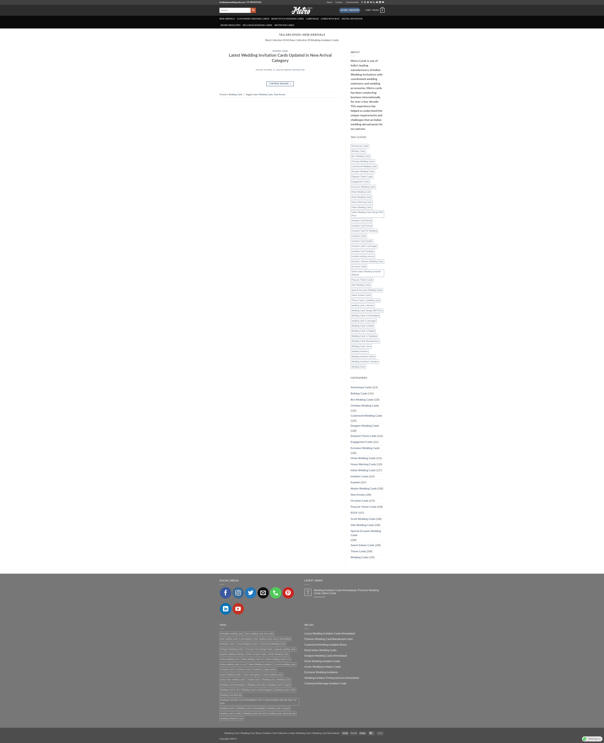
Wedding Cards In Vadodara (364, 336)
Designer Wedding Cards (363, 171)
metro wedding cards (272, 674)
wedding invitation (360, 351)
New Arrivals (227, 19)
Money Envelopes (230, 25)
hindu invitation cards (256, 654)
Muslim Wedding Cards (372, 261)
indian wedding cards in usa (233, 664)
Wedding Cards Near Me (254, 713)
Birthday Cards (358, 151)
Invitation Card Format (362, 226)
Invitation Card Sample (362, 241)
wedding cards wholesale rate (282, 713)
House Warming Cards (362, 202)
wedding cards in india (230, 713)
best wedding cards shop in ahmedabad (272, 639)
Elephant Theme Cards (362, 176)
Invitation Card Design (362, 220)
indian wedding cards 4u (252, 659)
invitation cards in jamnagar (364, 246)
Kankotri (355, 261)
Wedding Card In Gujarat (279, 685)
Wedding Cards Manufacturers (365, 341)
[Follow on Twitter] (368, 2)
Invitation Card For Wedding (364, 231)
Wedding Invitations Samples (365, 361)
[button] (349, 10)
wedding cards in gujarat (279, 708)
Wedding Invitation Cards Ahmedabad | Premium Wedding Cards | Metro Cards (346, 592)
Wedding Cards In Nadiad (363, 331)
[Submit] (253, 10)
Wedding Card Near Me (230, 695)
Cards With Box (330, 19)
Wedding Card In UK (229, 690)
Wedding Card (283, 679)
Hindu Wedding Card (361, 192)
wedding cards (373, 300)
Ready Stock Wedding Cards (287, 19)
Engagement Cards (360, 182)
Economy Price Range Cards (259, 649)
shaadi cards (253, 679)
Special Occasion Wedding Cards (367, 290)
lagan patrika (270, 669)
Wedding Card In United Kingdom (257, 690)
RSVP (354, 512)
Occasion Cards (359, 266)
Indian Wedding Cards (362, 207)
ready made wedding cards (232, 679)
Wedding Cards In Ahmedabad (365, 315)
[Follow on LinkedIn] (380, 2)
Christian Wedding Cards (363, 161)
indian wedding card (229, 659)
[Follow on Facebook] (362, 2)
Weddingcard (268, 679)
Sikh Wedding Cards (361, 285)
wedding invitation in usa (231, 718)
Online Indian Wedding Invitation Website (366, 273)
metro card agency (251, 674)
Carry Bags (312, 19)
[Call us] (374, 2)
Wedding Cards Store (361, 346)
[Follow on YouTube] (383, 2)
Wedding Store (358, 367)
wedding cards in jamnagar (364, 321)
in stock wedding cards (284, 664)
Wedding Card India (256, 685)
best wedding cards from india (259, 634)
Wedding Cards (280, 51)
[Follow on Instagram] (365, 2)
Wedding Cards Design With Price (367, 310)
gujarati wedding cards (285, 649)
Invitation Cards (284, 25)
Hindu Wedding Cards (361, 197)
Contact (339, 2)
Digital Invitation (352, 19)
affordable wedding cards (231, 634)
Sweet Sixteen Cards (361, 295)
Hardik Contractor (294, 70)
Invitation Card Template (363, 251)
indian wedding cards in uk (278, 659)
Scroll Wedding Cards (363, 519)
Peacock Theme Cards (362, 280)
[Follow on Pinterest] (377, 2)
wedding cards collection (363, 305)
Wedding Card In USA (285, 690)
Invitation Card (227, 669)
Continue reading (280, 84)
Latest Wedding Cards (263, 94)
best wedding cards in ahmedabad (235, 639)
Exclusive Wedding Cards (257, 25)
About (329, 2)
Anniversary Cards (360, 146)
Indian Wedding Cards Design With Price (367, 214)
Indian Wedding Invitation (260, 664)
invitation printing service (363, 256)
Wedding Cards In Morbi (362, 326)
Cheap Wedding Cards (247, 644)
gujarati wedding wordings (232, 654)
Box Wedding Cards (361, 156)
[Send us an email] (371, 2)
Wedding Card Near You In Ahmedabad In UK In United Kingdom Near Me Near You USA (258, 701)
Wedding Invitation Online (363, 356)
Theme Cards (358, 300)
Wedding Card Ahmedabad (232, 685)
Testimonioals (352, 2)
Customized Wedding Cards (253, 19)
